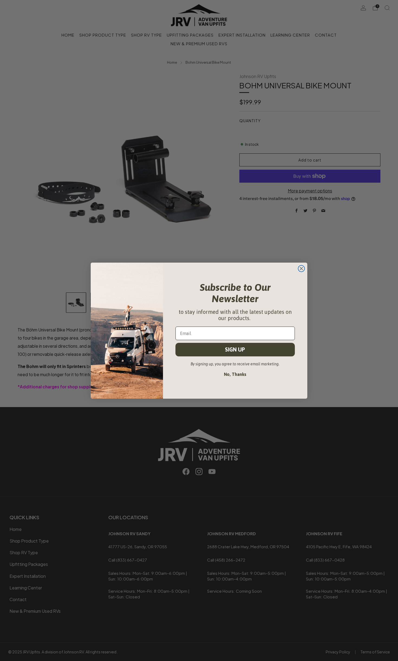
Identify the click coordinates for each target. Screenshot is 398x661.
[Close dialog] (301, 268)
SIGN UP (235, 349)
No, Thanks (235, 374)
